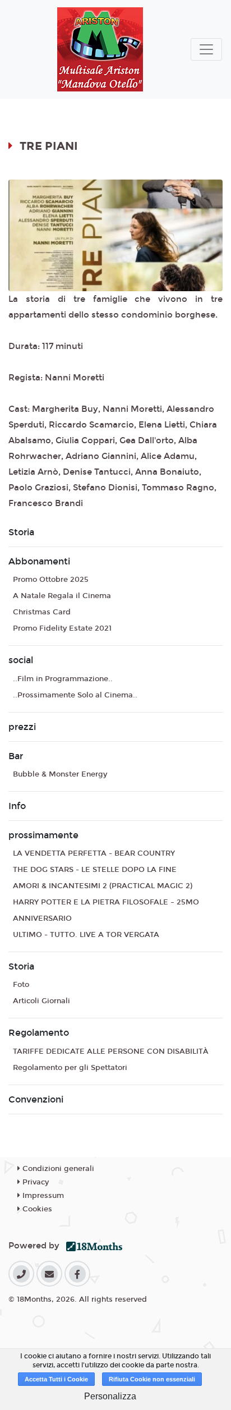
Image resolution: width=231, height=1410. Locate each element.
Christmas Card (42, 612)
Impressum (42, 1195)
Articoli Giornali (41, 1000)
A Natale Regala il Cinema (62, 595)
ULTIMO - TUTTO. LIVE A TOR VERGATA (86, 934)
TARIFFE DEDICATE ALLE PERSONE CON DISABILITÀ (110, 1051)
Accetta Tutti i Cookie (56, 1379)
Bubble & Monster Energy (60, 774)
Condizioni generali (57, 1168)
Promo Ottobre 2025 (51, 579)
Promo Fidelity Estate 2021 (62, 628)
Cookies (36, 1209)
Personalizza (110, 1396)
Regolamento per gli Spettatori (70, 1067)
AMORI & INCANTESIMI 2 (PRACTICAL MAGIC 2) (102, 885)
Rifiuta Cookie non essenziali (152, 1379)
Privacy (34, 1182)
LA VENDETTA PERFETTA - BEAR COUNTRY (94, 853)
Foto (21, 984)
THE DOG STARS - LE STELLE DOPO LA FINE (95, 869)
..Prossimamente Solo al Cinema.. (75, 695)
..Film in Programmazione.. (63, 678)
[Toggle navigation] (206, 49)
